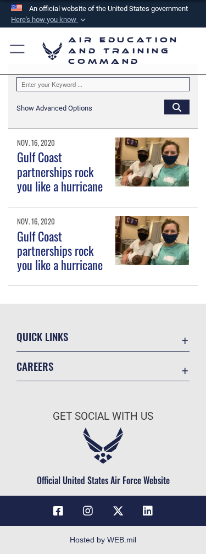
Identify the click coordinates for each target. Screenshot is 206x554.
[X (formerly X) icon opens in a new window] (118, 511)
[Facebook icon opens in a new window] (58, 511)
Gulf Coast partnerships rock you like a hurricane (60, 171)
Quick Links (42, 336)
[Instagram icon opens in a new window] (88, 511)
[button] (49, 19)
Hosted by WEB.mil (103, 539)
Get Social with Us (103, 416)
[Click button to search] (177, 107)
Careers (34, 366)
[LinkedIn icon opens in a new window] (148, 511)
